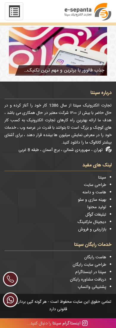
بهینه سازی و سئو (92, 199)
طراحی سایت (95, 185)
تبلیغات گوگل (95, 214)
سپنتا (102, 177)
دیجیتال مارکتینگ (91, 222)
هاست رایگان (95, 257)
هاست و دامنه (94, 192)
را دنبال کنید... (54, 323)
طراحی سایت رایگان (89, 264)
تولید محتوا (96, 207)
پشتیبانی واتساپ (92, 287)
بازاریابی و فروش (92, 229)
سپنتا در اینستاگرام (90, 272)
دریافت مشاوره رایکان (88, 279)
